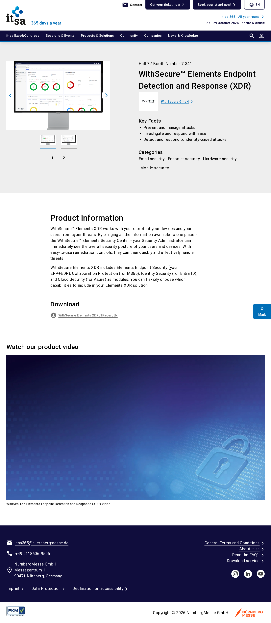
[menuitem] (26, 36)
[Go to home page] (36, 15)
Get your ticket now (165, 5)
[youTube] (261, 574)
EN (254, 4)
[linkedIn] (248, 574)
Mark (262, 311)
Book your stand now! (214, 5)
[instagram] (235, 574)
